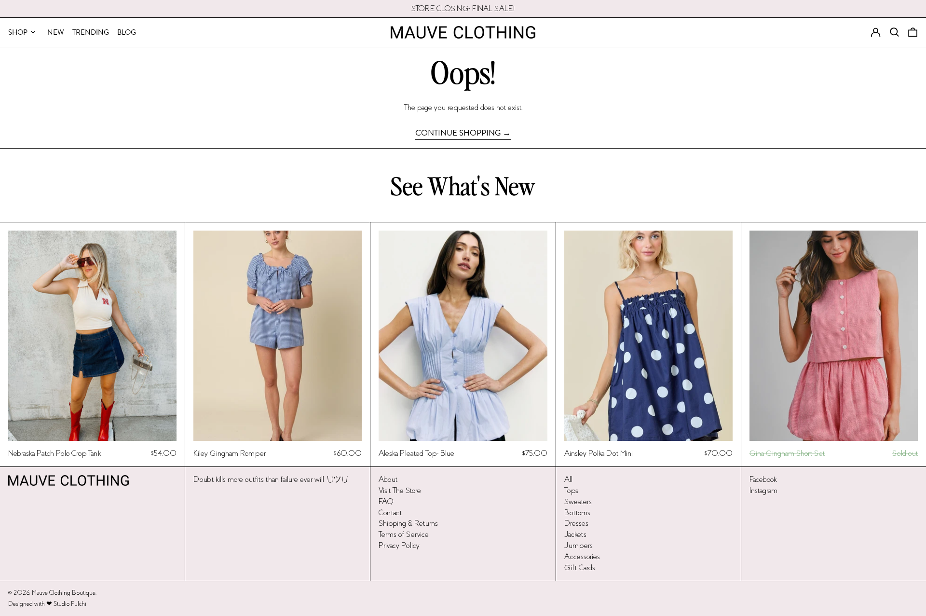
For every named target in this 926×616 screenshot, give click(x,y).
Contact (390, 512)
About (388, 479)
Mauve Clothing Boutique (63, 592)
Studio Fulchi (70, 604)
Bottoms (577, 512)
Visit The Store (400, 490)
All (568, 479)
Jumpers (578, 545)
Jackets (575, 534)
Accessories (582, 556)
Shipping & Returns (408, 523)
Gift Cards (579, 567)
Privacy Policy (399, 545)
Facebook (762, 479)
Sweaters (578, 501)
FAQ (386, 501)
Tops (571, 490)
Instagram (763, 490)
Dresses (576, 523)
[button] (913, 32)
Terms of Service (404, 534)
